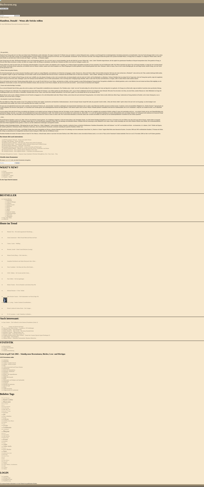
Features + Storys (7, 177)
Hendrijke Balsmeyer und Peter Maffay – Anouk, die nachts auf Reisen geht (22, 147)
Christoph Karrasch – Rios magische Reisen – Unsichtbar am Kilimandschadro (23, 151)
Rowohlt (5, 454)
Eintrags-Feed (6, 478)
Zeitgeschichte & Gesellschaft (10, 390)
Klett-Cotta (6, 437)
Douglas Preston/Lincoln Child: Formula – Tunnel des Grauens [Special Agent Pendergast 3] (26, 335)
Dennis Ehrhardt (6, 406)
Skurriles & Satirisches (9, 384)
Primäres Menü (4, 8)
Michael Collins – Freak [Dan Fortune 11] (13, 334)
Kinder (8, 210)
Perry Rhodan (7, 449)
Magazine (5, 375)
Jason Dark (6, 434)
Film (4, 365)
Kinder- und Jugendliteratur (10, 374)
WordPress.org (7, 481)
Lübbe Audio (7, 446)
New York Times (7, 217)
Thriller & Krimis (4, 17)
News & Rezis (7, 346)
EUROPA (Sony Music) (8, 421)
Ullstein (5, 468)
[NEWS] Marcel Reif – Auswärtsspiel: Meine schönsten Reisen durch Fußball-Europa (24, 144)
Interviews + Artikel (8, 175)
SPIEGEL (5, 219)
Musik (4, 378)
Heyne (6, 431)
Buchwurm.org (8, 4)
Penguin (4, 447)
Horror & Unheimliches (9, 370)
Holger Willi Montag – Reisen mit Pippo (13, 141)
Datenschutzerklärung (8, 350)
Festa (4, 423)
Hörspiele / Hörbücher (8, 371)
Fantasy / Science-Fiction (9, 364)
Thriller (5, 463)
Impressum (6, 11)
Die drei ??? (6, 409)
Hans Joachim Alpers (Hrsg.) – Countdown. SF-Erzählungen (18, 328)
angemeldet (8, 160)
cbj (3, 405)
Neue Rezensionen (8, 172)
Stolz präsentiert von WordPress (19, 486)
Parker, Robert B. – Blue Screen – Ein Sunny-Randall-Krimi (18, 331)
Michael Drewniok (12, 24)
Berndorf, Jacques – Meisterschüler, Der (13, 332)
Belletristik (9, 200)
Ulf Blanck (5, 467)
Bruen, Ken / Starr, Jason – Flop (45, 154)
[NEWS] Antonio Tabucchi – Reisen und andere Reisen (17, 139)
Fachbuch (8, 203)
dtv (4, 414)
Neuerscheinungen (11, 213)
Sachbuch (5, 383)
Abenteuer (5, 360)
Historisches (6, 368)
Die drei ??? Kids (7, 411)
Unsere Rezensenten (8, 347)
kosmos (5, 441)
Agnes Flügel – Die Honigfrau (11, 336)
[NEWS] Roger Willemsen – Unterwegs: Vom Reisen (16, 145)
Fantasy (5, 422)
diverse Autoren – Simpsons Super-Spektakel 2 (16, 154)
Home (4, 171)
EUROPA (6, 419)
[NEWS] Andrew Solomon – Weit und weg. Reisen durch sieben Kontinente (22, 142)
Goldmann (7, 427)
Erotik (4, 417)
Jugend (8, 209)
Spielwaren (9, 214)
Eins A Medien (7, 416)
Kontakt (5, 13)
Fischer (5, 425)
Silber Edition (6, 460)
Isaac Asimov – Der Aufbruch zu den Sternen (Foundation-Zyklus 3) (20, 322)
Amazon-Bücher (7, 199)
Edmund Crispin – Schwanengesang (12, 329)
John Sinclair (6, 436)
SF (3, 458)
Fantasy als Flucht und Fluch (16, 326)
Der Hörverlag (6, 408)
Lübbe (5, 444)
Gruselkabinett (6, 429)
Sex (4, 457)
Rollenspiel (6, 381)
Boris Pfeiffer (5, 403)
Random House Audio (7, 453)
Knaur (5, 439)
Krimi (4, 442)
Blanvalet (7, 402)
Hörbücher (9, 206)
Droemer (5, 412)
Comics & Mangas (11, 202)
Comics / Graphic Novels (9, 363)
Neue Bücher (6, 174)
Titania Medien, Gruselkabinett (10, 464)
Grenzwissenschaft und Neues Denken (13, 367)
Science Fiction (6, 456)
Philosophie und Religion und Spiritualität (13, 380)
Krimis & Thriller (10, 212)
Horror (8, 207)
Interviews (5, 373)
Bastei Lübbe (8, 400)
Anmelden (5, 476)
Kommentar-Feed (7, 479)
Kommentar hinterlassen (23, 24)
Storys (4, 387)
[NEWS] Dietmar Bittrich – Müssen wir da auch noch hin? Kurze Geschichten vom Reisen (26, 148)
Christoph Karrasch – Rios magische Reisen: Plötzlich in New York (20, 150)
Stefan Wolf (5, 461)
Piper (5, 451)
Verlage (5, 349)
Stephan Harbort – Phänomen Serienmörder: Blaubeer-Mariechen (19, 338)
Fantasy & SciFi (10, 204)
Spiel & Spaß (6, 385)
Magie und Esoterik (8, 377)
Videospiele (9, 216)
